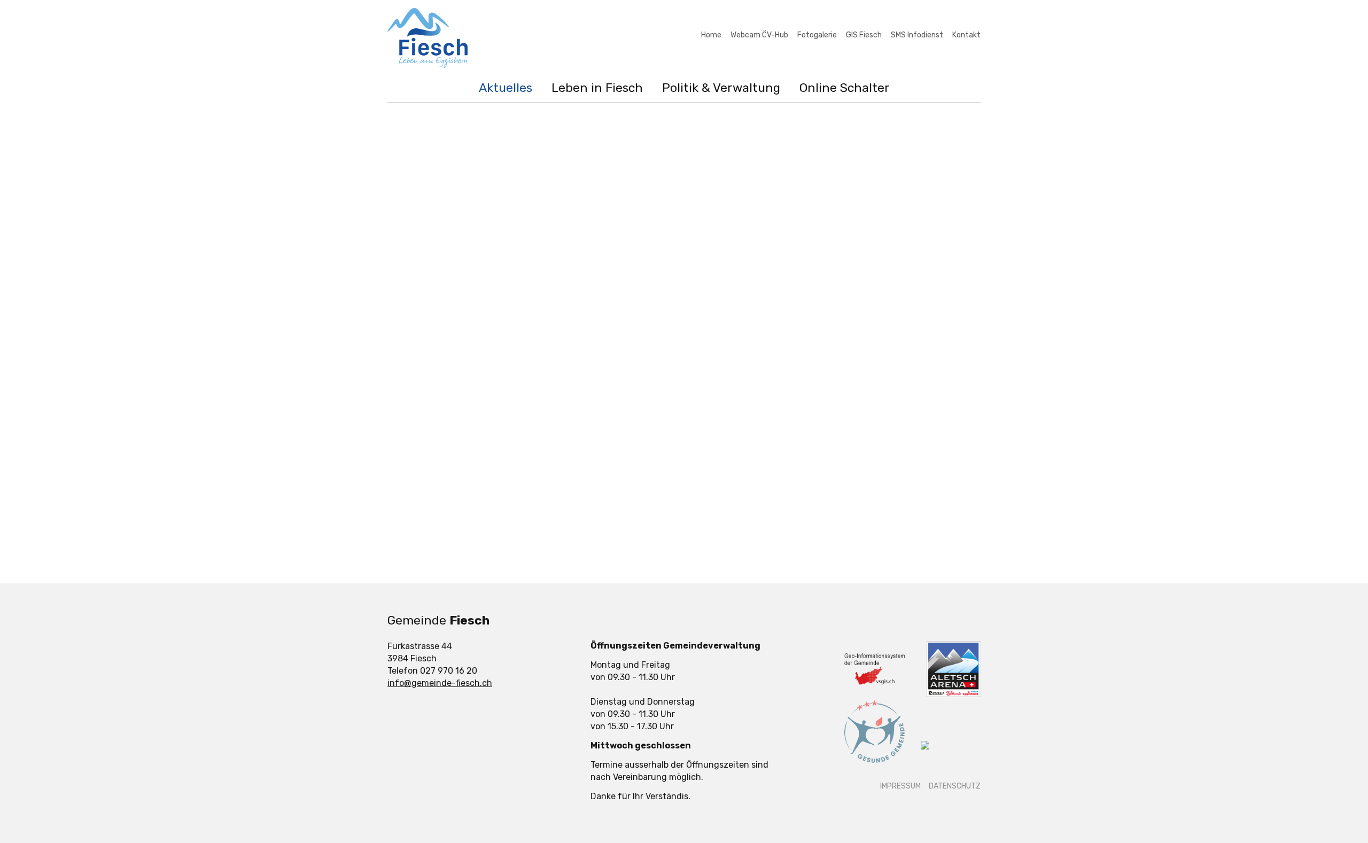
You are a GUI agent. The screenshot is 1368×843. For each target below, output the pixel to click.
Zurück (595, 541)
